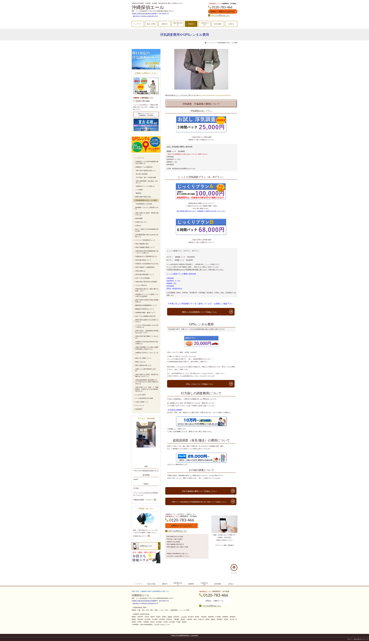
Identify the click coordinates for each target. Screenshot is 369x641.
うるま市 (183, 617)
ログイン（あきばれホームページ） (358, 639)
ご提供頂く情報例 (175, 410)
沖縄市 (170, 617)
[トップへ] (234, 567)
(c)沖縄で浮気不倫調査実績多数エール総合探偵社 (184, 635)
